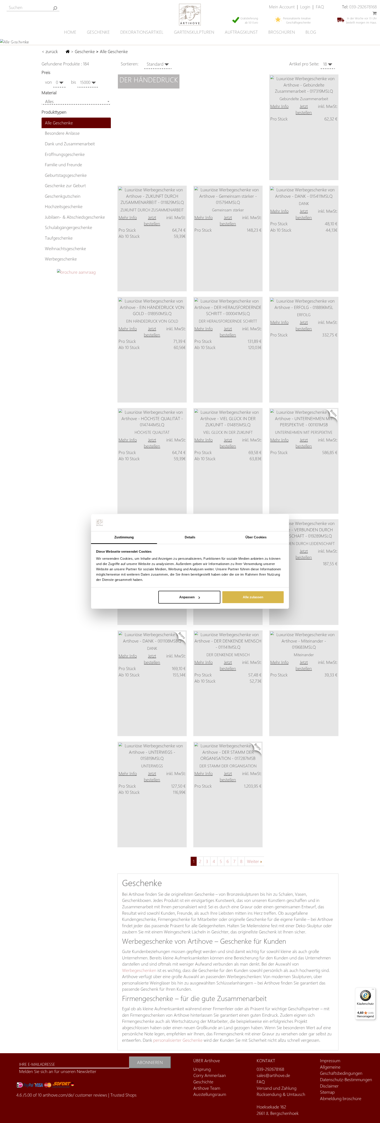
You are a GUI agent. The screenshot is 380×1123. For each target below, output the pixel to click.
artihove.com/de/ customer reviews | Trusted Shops (90, 1095)
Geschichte (203, 1081)
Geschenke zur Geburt (65, 185)
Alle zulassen (253, 597)
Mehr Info (279, 106)
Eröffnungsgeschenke (65, 154)
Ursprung (202, 1069)
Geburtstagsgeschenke (66, 175)
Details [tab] (190, 537)
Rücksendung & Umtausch (281, 1094)
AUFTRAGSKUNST (241, 32)
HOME (70, 32)
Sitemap (327, 1092)
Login (305, 6)
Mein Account (282, 6)
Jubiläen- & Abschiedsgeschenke (75, 217)
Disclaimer (329, 1086)
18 (325, 64)
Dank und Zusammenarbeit (70, 143)
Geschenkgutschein (62, 196)
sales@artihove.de (273, 1075)
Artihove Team (206, 1088)
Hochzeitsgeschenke (63, 206)
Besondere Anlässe (62, 133)
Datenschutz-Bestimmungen (346, 1079)
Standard (155, 64)
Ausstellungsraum (209, 1094)
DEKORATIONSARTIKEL (141, 32)
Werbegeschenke (61, 259)
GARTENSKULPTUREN (194, 32)
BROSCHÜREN (281, 32)
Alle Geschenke (59, 122)
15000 (85, 82)
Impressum (330, 1060)
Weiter (253, 861)
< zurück (50, 51)
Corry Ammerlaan (209, 1075)
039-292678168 (363, 6)
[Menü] (373, 990)
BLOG (310, 32)
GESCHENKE (98, 32)
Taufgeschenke (59, 238)
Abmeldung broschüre (340, 1098)
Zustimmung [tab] (124, 537)
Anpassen (187, 597)
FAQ (320, 6)
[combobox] (76, 101)
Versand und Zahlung (276, 1088)
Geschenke (85, 51)
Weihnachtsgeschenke (65, 248)
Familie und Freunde (63, 164)
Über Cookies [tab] (256, 537)
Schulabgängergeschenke (68, 227)
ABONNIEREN (150, 1062)
